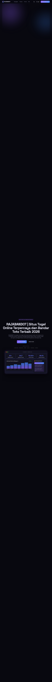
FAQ (29, 1)
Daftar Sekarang (44, 1)
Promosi (25, 1)
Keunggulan (16, 1)
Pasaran (21, 1)
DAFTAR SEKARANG (21, 341)
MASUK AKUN (31, 341)
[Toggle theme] (34, 2)
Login (38, 1)
